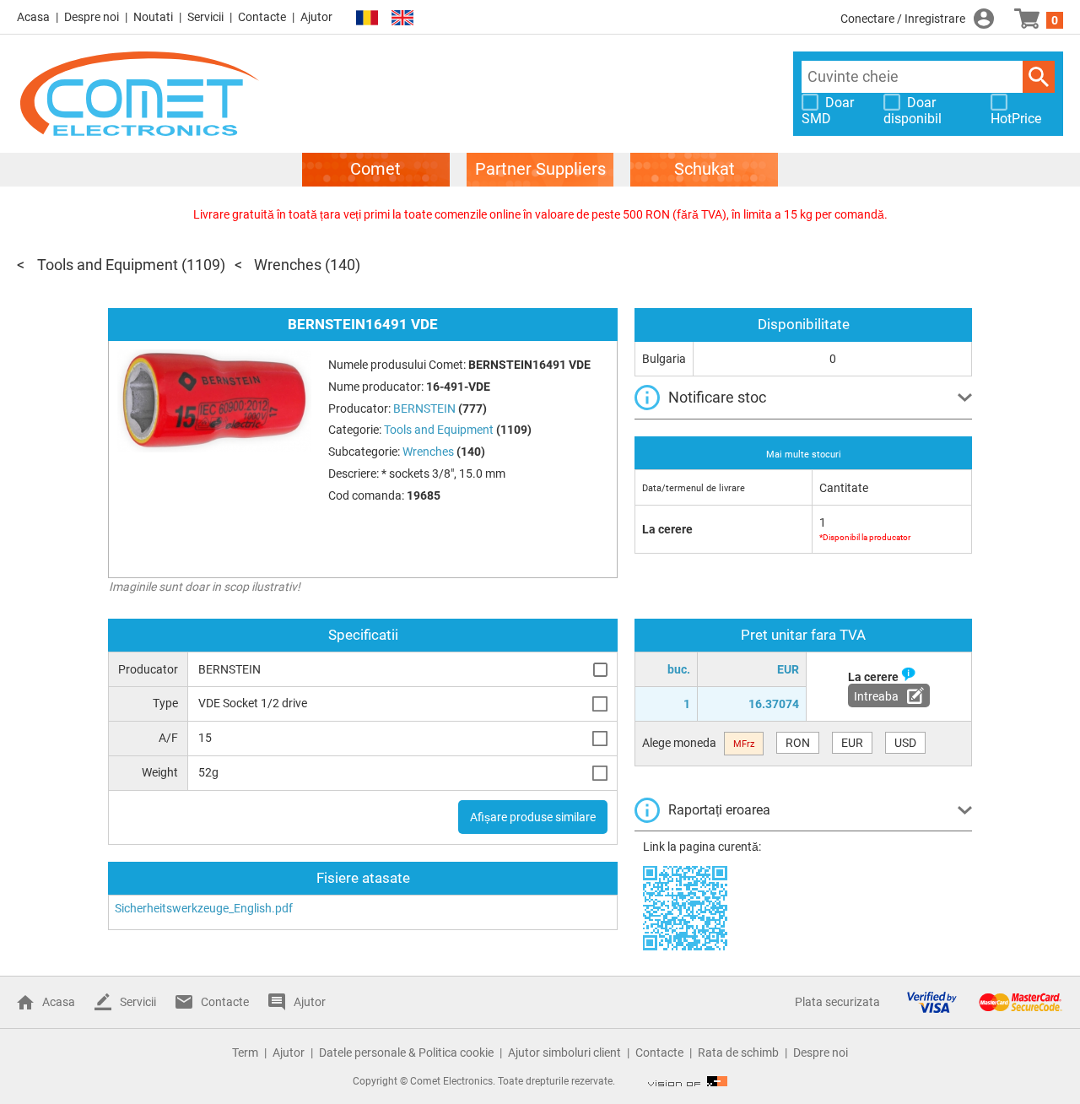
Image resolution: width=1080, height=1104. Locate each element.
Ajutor (316, 17)
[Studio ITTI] (687, 1081)
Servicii (205, 17)
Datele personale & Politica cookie (406, 1052)
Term (245, 1052)
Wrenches (287, 264)
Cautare (1039, 77)
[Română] (367, 18)
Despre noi (91, 17)
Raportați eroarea (719, 810)
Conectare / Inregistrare (902, 18)
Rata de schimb (738, 1052)
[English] (402, 18)
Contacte (262, 17)
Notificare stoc (717, 397)
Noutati (153, 17)
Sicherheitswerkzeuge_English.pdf (204, 908)
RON (798, 743)
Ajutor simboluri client (564, 1052)
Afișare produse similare (533, 817)
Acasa (33, 17)
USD (905, 743)
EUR (852, 743)
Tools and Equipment (107, 264)
